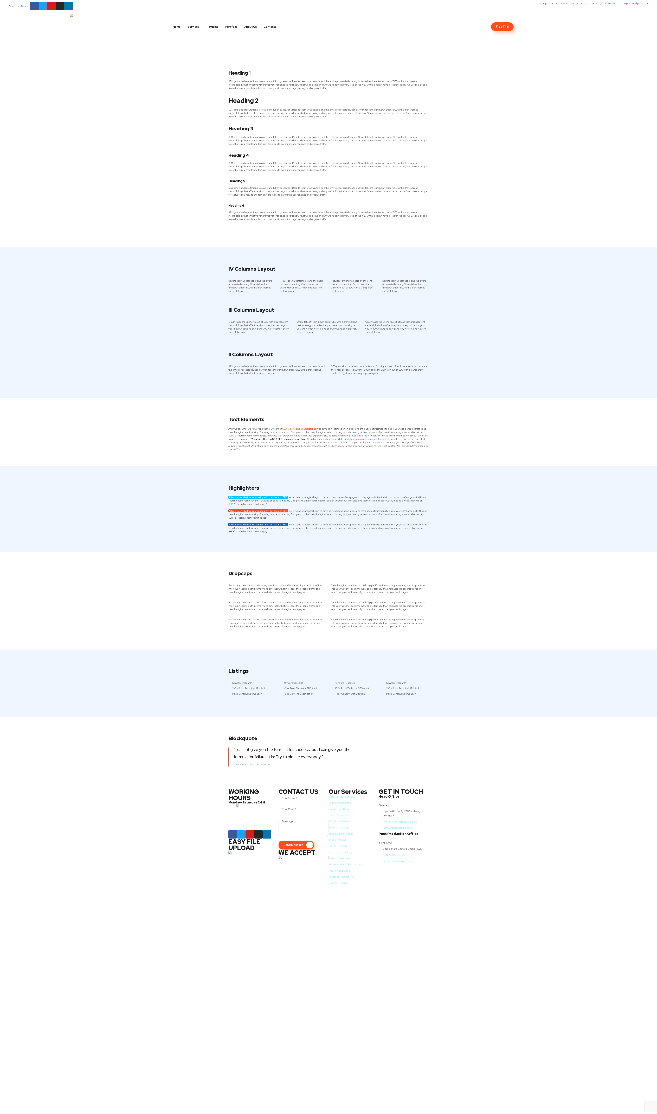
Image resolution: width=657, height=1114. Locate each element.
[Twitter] (43, 6)
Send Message (294, 845)
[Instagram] (60, 6)
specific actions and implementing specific (368, 439)
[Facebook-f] (34, 6)
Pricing (213, 27)
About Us (250, 27)
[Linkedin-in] (68, 6)
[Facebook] (232, 834)
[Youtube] (51, 6)
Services (193, 27)
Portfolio (231, 27)
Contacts (270, 27)
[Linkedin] (267, 834)
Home (177, 27)
